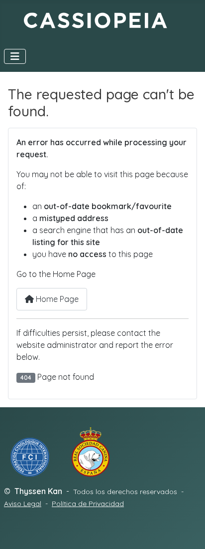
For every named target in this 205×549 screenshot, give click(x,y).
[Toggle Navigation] (15, 56)
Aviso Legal (22, 503)
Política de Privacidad (88, 503)
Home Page (56, 299)
